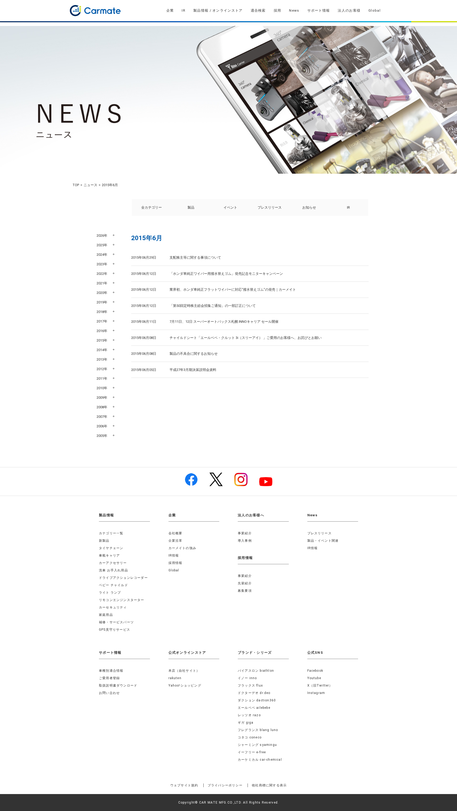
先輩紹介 (245, 583)
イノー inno (247, 678)
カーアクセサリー (113, 563)
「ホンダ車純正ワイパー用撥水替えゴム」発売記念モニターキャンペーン (226, 274)
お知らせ (309, 207)
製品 (191, 207)
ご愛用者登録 (109, 678)
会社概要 (175, 533)
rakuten (174, 678)
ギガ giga (245, 722)
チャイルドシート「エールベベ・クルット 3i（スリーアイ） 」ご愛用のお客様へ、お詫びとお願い (246, 338)
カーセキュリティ (113, 607)
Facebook (315, 671)
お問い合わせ (109, 693)
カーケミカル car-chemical (260, 759)
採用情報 (175, 563)
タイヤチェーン (111, 548)
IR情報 (173, 555)
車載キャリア (109, 555)
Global (374, 10)
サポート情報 (318, 10)
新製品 (104, 541)
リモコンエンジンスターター (121, 600)
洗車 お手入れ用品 (113, 570)
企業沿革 (175, 541)
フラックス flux (250, 685)
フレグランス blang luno (258, 730)
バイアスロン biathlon (256, 671)
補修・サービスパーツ (116, 622)
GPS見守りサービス (114, 629)
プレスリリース (270, 207)
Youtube (314, 678)
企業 (170, 10)
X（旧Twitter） (320, 685)
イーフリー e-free (252, 752)
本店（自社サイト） (184, 671)
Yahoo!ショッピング (184, 685)
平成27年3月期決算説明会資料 (193, 370)
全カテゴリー (151, 207)
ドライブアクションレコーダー (123, 578)
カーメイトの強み (182, 548)
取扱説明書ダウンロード (118, 685)
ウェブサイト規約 (184, 785)
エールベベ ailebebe (254, 708)
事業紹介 (245, 533)
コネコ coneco (250, 737)
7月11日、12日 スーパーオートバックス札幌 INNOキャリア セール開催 (224, 322)
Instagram (316, 693)
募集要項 (245, 591)
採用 (277, 10)
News (294, 10)
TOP (75, 185)
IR (183, 10)
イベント (230, 207)
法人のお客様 (349, 10)
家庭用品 (106, 615)
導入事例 (245, 541)
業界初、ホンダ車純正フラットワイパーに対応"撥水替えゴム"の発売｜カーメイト (233, 290)
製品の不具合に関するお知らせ (194, 354)
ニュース (90, 185)
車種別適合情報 (111, 671)
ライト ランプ (110, 592)
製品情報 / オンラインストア (218, 10)
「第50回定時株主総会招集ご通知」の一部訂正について (213, 306)
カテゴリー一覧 (111, 533)
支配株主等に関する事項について (195, 257)
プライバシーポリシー (225, 785)
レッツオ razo (249, 715)
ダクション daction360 (257, 700)
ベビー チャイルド (113, 585)
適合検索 (258, 10)
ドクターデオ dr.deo (254, 693)
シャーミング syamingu (257, 745)
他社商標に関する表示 (269, 785)
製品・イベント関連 (323, 541)
